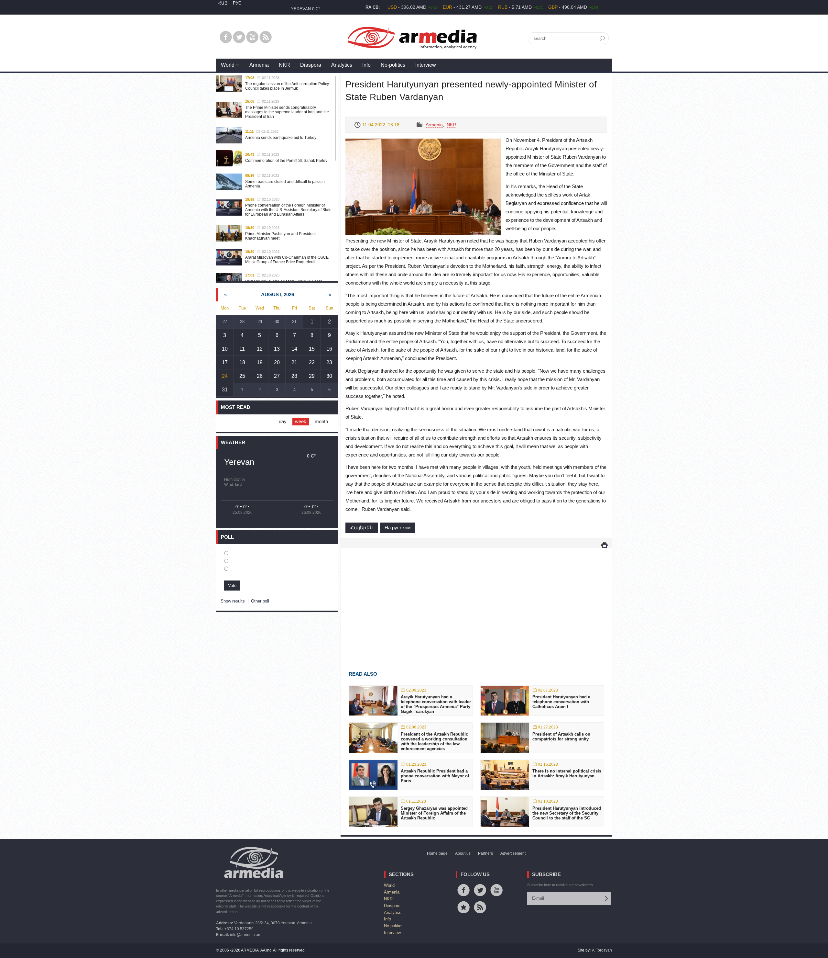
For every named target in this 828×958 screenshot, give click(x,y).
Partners (485, 853)
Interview (425, 65)
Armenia (259, 65)
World (227, 65)
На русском (397, 527)
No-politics (393, 65)
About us (463, 853)
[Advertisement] (476, 600)
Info (366, 65)
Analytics (341, 65)
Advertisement (513, 853)
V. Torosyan (602, 950)
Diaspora (310, 65)
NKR (284, 65)
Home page (437, 853)
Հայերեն (361, 527)
